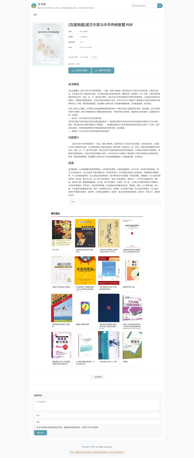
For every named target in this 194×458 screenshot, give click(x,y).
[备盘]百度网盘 (104, 70)
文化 (72, 201)
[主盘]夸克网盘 (81, 70)
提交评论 (40, 433)
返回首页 (98, 377)
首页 (35, 15)
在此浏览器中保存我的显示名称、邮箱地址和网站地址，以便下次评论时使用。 (68, 427)
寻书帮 (42, 4)
